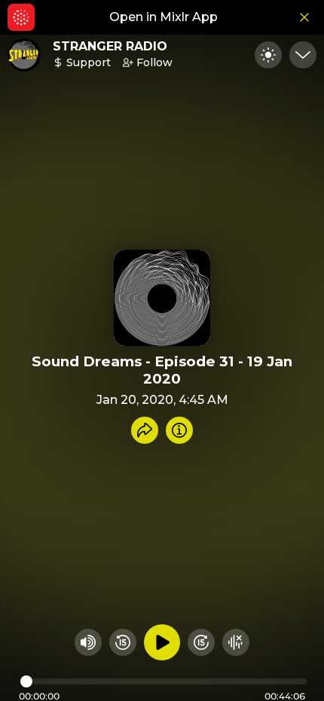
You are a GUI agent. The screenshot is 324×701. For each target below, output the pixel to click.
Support (88, 62)
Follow (154, 62)
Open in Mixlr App (163, 17)
